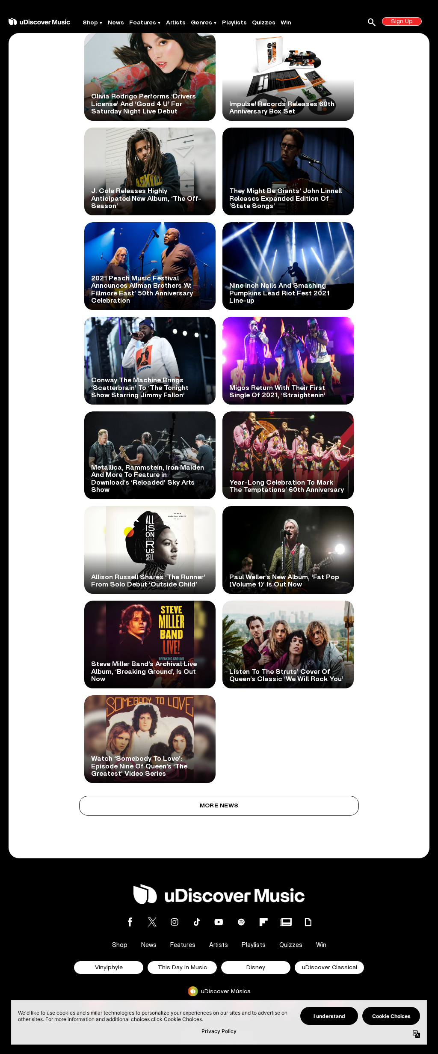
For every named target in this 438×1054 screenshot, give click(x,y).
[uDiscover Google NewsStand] (286, 921)
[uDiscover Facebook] (130, 921)
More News (219, 806)
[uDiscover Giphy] (308, 921)
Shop (90, 23)
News (116, 23)
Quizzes (263, 23)
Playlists (234, 23)
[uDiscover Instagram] (175, 921)
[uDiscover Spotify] (241, 921)
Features (142, 23)
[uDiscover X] (152, 921)
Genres (201, 23)
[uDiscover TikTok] (197, 921)
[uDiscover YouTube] (219, 921)
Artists (176, 23)
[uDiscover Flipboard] (263, 921)
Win (286, 23)
